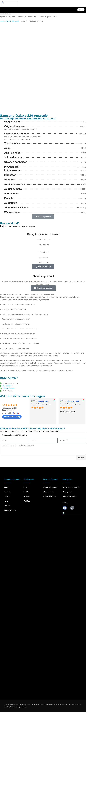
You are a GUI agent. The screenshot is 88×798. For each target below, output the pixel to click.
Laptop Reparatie (49, 582)
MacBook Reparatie (50, 573)
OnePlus (7, 591)
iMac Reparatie (48, 577)
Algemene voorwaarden (71, 573)
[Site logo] (10, 3)
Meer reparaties (10, 596)
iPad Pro (27, 587)
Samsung (7, 577)
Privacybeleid (67, 577)
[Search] (2, 10)
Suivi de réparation (69, 582)
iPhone (6, 573)
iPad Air (26, 577)
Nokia (6, 587)
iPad (25, 573)
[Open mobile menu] (84, 3)
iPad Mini (27, 582)
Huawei (6, 582)
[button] (81, 9)
